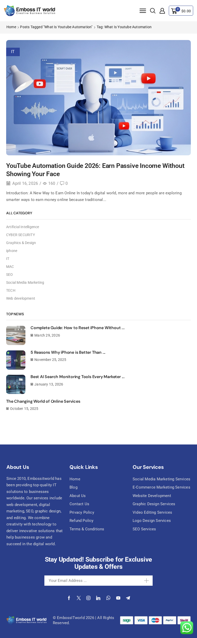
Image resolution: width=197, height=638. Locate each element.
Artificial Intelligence (22, 227)
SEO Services (144, 529)
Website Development (152, 495)
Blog (73, 487)
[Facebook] (69, 598)
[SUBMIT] (142, 580)
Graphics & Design (21, 243)
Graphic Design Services (154, 504)
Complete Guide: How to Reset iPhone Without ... (78, 327)
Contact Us (79, 504)
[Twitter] (79, 598)
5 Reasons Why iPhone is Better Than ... (68, 352)
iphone (11, 251)
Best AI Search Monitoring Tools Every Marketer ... (78, 376)
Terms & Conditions (87, 529)
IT (13, 51)
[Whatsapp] (108, 598)
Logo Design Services (152, 520)
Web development (20, 298)
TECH (10, 290)
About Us (78, 495)
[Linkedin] (98, 598)
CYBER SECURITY (20, 235)
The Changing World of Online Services (43, 401)
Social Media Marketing (25, 282)
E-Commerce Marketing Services (161, 487)
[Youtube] (118, 598)
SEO (9, 274)
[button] (143, 11)
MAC (10, 267)
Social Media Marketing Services (161, 479)
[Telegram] (128, 598)
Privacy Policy (82, 512)
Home (11, 27)
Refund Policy (82, 520)
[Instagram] (88, 598)
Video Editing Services (152, 512)
